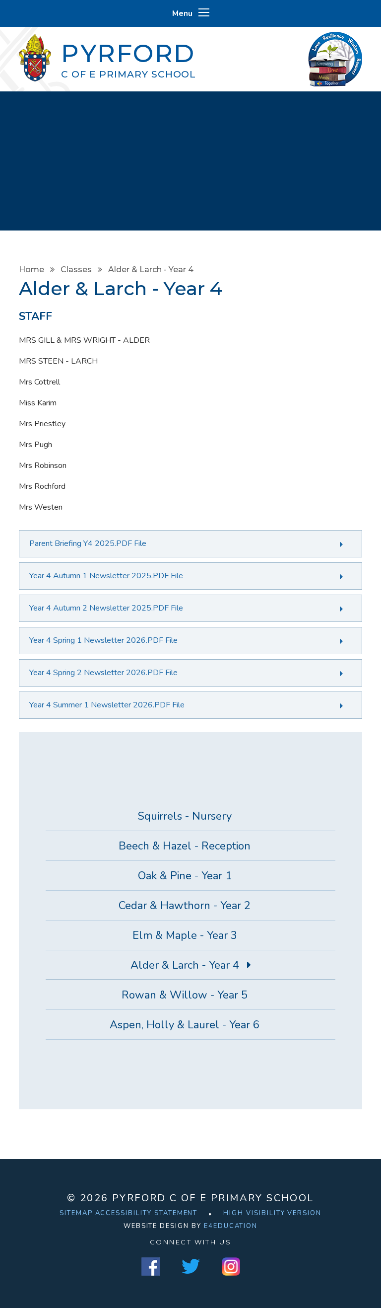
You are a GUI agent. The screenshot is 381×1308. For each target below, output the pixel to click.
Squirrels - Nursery (185, 816)
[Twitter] (191, 1266)
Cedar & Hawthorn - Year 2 (185, 905)
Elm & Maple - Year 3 (184, 935)
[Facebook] (150, 1266)
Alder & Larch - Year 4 (150, 269)
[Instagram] (231, 1266)
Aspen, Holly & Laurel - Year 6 (184, 1024)
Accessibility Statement (146, 1213)
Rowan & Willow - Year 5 (185, 995)
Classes (76, 269)
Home (31, 269)
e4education (230, 1226)
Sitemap (76, 1213)
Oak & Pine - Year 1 (185, 875)
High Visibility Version (272, 1213)
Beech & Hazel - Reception (185, 846)
